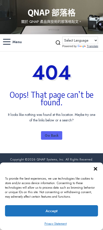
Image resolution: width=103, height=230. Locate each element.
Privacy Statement (55, 223)
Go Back (51, 135)
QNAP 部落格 (52, 12)
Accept (52, 211)
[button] (95, 168)
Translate (92, 46)
